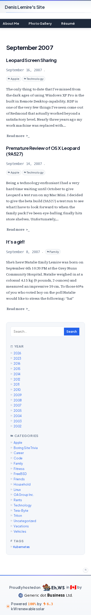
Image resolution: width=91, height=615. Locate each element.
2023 (17, 358)
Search (71, 331)
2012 (17, 379)
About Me (11, 23)
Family (54, 251)
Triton (18, 516)
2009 (18, 395)
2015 (17, 369)
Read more (16, 136)
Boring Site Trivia (26, 448)
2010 (17, 390)
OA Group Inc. (24, 495)
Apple (15, 78)
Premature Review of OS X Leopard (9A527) (43, 151)
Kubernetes (21, 547)
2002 (17, 426)
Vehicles (20, 531)
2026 (17, 353)
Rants (18, 500)
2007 (17, 405)
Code (18, 458)
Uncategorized (25, 521)
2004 (18, 416)
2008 (18, 400)
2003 (18, 421)
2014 (17, 374)
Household (22, 484)
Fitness (19, 469)
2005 (18, 411)
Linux (17, 490)
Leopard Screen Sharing (31, 60)
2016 (17, 363)
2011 (16, 384)
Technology (35, 78)
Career (19, 453)
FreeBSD (20, 474)
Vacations (21, 526)
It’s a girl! (15, 242)
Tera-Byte (21, 510)
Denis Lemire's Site (24, 7)
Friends (19, 479)
